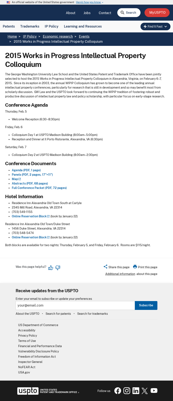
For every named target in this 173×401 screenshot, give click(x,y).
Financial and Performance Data (40, 346)
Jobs (87, 13)
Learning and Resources (83, 26)
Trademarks (29, 26)
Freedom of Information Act (37, 356)
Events (84, 37)
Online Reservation (29, 216)
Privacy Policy (27, 335)
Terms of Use (27, 341)
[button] (116, 268)
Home (12, 37)
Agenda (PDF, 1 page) (26, 170)
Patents (9, 26)
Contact (105, 13)
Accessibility (26, 330)
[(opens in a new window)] (126, 393)
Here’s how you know (90, 2)
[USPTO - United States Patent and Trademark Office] (47, 393)
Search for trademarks (92, 313)
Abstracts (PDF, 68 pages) (30, 183)
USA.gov (24, 372)
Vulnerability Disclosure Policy (38, 351)
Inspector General (30, 362)
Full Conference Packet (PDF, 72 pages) (39, 188)
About (70, 13)
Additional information (120, 274)
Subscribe (146, 305)
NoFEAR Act (26, 367)
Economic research (58, 37)
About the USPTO (27, 313)
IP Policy (51, 26)
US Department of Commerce (38, 325)
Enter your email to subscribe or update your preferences (54, 298)
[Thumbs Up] (50, 267)
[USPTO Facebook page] (117, 393)
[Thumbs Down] (57, 267)
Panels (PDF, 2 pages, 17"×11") (32, 174)
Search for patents (58, 313)
